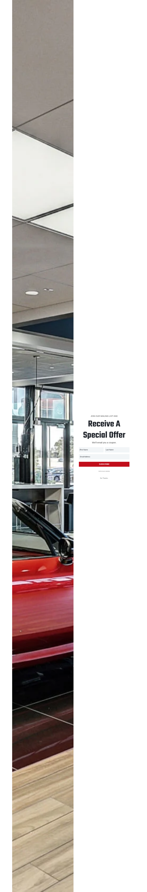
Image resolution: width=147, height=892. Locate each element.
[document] (73, 446)
